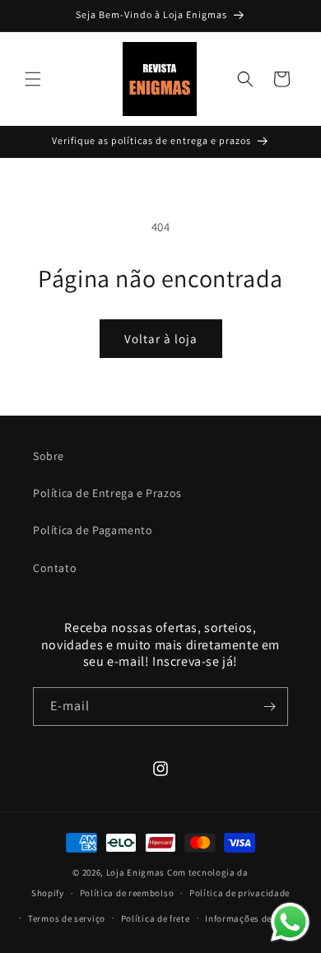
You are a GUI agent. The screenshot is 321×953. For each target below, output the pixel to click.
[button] (33, 79)
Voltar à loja (161, 338)
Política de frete (155, 918)
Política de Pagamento (93, 530)
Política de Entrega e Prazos (107, 493)
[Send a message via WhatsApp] (290, 922)
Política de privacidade (239, 893)
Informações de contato (256, 918)
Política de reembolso (127, 893)
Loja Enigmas (135, 872)
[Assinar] (269, 706)
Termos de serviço (66, 918)
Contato (55, 567)
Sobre (48, 456)
